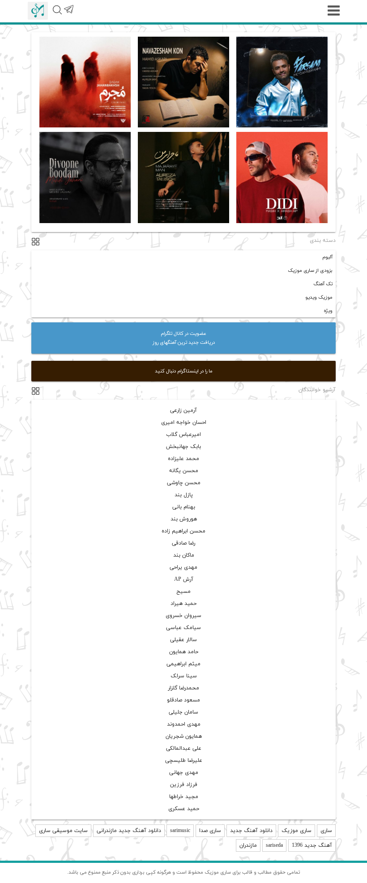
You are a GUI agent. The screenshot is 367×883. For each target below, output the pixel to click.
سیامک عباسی (183, 627)
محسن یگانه (183, 470)
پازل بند (184, 495)
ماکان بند (183, 555)
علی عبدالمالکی (183, 748)
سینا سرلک (184, 676)
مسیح (183, 591)
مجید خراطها (183, 796)
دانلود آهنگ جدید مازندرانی (129, 830)
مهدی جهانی (183, 772)
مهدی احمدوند (184, 724)
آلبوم (327, 257)
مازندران (248, 845)
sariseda (274, 845)
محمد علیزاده (183, 458)
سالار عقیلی (183, 639)
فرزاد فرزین (183, 784)
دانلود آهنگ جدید (251, 830)
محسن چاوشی (184, 482)
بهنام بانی (183, 507)
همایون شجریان (184, 736)
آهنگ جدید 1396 (312, 845)
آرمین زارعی (183, 410)
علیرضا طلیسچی (183, 760)
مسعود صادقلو (183, 700)
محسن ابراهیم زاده (183, 531)
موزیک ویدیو (319, 297)
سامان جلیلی (183, 712)
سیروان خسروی (183, 615)
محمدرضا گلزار (183, 688)
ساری (326, 830)
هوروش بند (184, 519)
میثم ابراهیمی (183, 664)
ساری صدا (210, 830)
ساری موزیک (297, 830)
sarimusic (180, 830)
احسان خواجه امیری (183, 422)
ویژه (328, 310)
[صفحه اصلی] (38, 11)
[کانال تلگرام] (68, 14)
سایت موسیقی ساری (63, 830)
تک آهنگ (323, 283)
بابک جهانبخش (183, 446)
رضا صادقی (183, 543)
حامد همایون (183, 651)
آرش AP (183, 579)
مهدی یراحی (183, 567)
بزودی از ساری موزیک (310, 270)
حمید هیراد (183, 603)
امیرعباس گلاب (183, 434)
